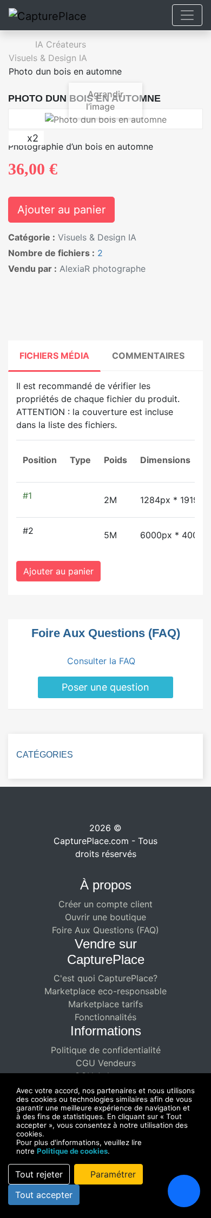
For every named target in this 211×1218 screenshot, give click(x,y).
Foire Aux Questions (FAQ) (105, 930)
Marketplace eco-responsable (105, 991)
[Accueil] (13, 44)
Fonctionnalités (105, 1017)
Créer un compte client (105, 904)
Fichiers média (54, 355)
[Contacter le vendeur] (15, 285)
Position (40, 459)
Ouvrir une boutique (105, 917)
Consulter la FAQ (102, 660)
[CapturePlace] (48, 15)
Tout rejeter (39, 1174)
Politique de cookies (72, 1151)
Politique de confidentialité (106, 1050)
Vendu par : (32, 268)
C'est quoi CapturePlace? (105, 978)
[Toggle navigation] (187, 15)
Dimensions (165, 459)
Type (80, 459)
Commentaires (148, 355)
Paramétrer (112, 1174)
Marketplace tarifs (105, 1004)
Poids (115, 459)
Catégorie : (31, 237)
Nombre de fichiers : (51, 252)
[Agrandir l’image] (106, 118)
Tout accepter (43, 1194)
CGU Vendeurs (106, 1063)
